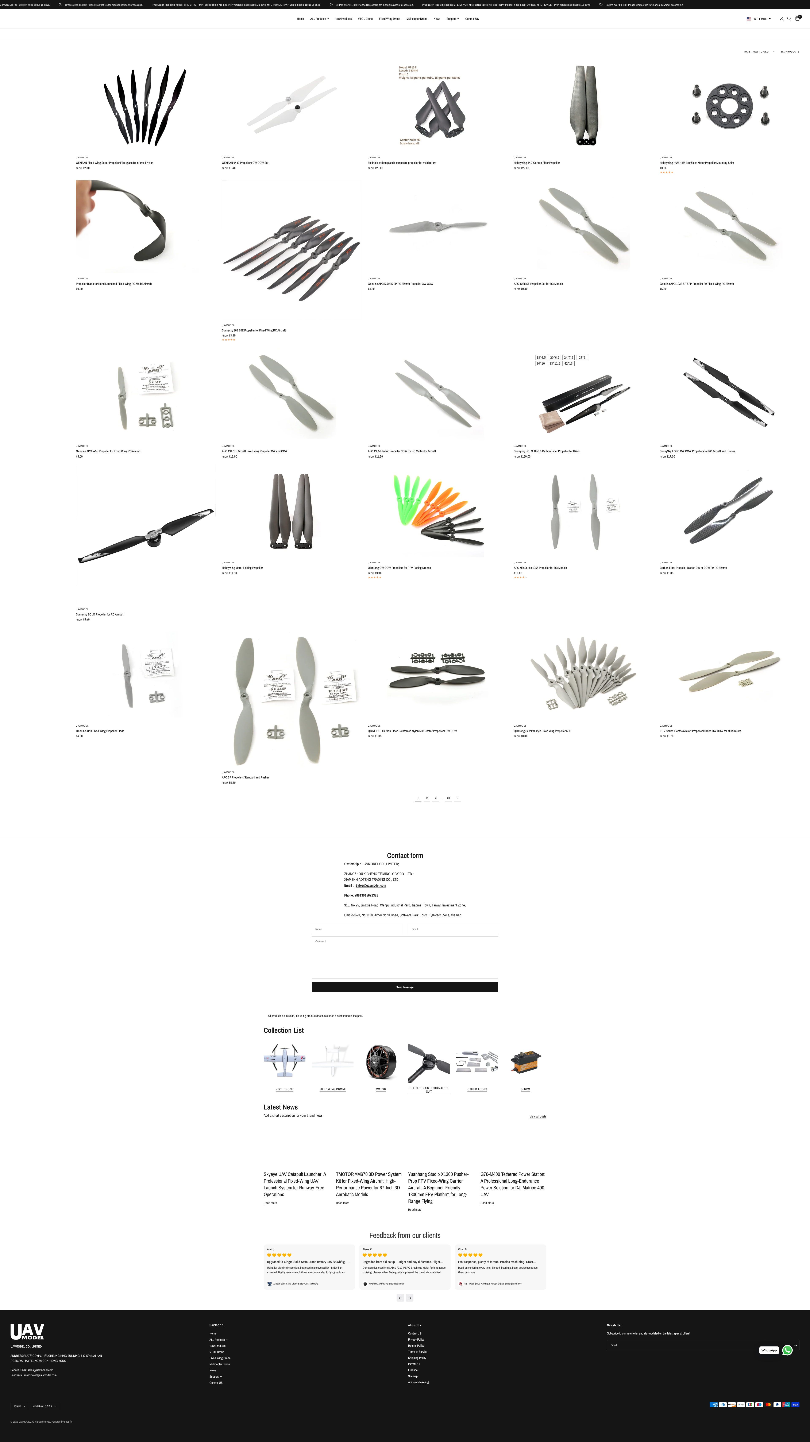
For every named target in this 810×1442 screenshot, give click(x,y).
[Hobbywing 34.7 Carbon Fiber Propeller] (583, 105)
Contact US (472, 18)
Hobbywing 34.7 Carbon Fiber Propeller (537, 162)
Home (300, 18)
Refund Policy (416, 1345)
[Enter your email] (795, 1345)
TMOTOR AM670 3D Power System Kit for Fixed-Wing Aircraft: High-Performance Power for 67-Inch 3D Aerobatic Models (369, 1184)
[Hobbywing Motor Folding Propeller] (292, 510)
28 (448, 798)
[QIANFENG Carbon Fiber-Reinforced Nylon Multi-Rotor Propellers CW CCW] (438, 673)
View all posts (538, 1116)
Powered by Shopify (61, 1421)
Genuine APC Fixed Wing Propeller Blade (100, 731)
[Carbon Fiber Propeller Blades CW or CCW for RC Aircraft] (729, 510)
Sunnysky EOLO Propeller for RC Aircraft (99, 614)
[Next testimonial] (409, 1298)
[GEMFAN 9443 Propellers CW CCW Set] (292, 105)
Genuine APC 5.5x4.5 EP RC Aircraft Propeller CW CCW (400, 283)
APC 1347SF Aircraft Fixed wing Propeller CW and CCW (255, 451)
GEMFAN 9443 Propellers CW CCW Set (245, 162)
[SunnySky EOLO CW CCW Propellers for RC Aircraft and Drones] (729, 394)
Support (451, 18)
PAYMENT (414, 1364)
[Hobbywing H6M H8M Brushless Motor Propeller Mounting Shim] (729, 105)
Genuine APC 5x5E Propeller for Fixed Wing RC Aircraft (108, 451)
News (437, 18)
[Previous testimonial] (400, 1298)
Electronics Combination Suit (429, 1089)
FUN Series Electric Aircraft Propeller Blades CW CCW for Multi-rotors (700, 731)
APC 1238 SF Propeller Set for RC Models (538, 283)
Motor (381, 1089)
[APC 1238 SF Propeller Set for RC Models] (583, 226)
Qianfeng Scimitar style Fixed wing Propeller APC (542, 731)
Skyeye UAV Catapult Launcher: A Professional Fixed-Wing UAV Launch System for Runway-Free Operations (295, 1184)
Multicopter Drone (416, 18)
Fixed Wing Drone (389, 18)
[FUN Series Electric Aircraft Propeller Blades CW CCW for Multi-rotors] (729, 673)
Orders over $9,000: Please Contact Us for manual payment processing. (307, 4)
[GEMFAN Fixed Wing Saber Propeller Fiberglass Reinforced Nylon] (146, 105)
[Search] (789, 18)
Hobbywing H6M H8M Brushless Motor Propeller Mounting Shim (697, 162)
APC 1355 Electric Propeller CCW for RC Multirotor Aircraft (402, 451)
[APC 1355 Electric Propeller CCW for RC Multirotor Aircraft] (438, 394)
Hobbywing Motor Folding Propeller (242, 567)
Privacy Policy (416, 1339)
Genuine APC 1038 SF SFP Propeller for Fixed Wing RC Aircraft (697, 283)
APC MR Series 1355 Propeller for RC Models (540, 567)
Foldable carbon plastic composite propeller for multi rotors (402, 162)
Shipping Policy (417, 1358)
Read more (270, 1203)
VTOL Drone (365, 18)
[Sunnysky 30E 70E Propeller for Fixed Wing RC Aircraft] (292, 250)
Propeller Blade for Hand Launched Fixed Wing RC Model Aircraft (114, 283)
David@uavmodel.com (43, 1375)
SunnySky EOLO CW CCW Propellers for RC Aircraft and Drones (697, 451)
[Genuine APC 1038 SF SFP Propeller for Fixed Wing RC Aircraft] (729, 226)
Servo (525, 1089)
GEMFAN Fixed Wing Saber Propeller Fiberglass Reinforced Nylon (114, 162)
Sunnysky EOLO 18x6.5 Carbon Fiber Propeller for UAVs (546, 451)
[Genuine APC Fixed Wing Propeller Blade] (146, 673)
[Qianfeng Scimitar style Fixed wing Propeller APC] (583, 673)
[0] (796, 18)
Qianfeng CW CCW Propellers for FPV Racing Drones (399, 567)
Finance (413, 1370)
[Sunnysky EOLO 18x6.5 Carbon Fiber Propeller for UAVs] (583, 394)
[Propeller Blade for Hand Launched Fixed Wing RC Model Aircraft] (146, 226)
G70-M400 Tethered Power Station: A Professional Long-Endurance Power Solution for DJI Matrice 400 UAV (513, 1184)
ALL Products (318, 18)
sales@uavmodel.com (40, 1370)
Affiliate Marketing (418, 1382)
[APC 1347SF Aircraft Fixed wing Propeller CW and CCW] (292, 394)
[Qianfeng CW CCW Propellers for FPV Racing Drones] (438, 510)
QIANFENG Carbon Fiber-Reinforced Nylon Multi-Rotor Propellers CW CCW (412, 731)
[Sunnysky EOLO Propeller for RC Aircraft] (146, 534)
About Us (414, 1325)
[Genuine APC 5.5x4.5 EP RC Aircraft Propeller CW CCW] (438, 226)
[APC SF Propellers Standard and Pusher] (292, 697)
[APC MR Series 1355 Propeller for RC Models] (583, 510)
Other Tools (477, 1089)
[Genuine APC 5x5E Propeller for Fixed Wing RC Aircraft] (146, 394)
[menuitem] (300, 18)
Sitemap (413, 1376)
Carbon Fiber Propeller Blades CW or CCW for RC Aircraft (693, 567)
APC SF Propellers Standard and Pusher (245, 777)
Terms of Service (417, 1351)
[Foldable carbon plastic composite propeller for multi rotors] (438, 105)
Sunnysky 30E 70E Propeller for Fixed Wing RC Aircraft (254, 330)
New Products (343, 18)
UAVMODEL (82, 157)
